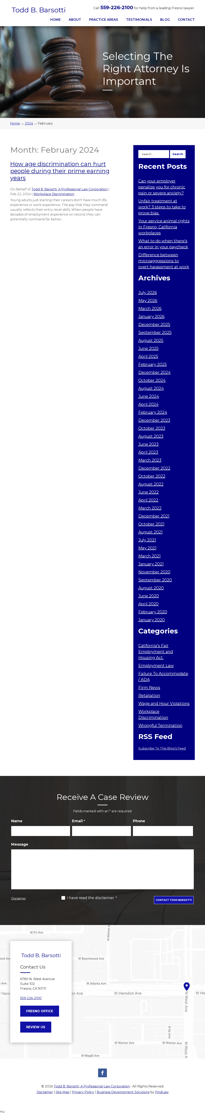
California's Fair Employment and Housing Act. (155, 651)
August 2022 (151, 484)
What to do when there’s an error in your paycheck (163, 243)
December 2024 (154, 372)
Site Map (62, 1092)
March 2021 (149, 556)
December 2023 (154, 420)
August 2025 (150, 340)
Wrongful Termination (160, 725)
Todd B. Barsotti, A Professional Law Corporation (69, 189)
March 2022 (150, 508)
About (75, 20)
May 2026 (147, 300)
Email (78, 821)
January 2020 (151, 619)
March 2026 (150, 308)
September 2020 (155, 580)
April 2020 (148, 604)
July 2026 (147, 292)
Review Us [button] (35, 1027)
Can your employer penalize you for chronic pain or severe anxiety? (161, 187)
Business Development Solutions (123, 1092)
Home (55, 20)
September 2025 (155, 332)
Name (16, 821)
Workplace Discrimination (53, 194)
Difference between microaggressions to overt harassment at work (163, 260)
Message (19, 844)
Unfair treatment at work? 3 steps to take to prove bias (162, 207)
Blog (165, 20)
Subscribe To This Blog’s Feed (162, 748)
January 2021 (151, 564)
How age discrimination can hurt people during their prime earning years (60, 170)
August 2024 (151, 388)
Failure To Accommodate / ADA (163, 676)
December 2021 (153, 516)
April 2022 (148, 500)
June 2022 (148, 492)
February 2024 (152, 412)
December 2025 (154, 324)
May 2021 (147, 548)
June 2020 (148, 596)
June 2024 (148, 396)
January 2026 (151, 316)
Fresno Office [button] (39, 1011)
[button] (201, 1085)
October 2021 (151, 524)
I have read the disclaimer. (92, 898)
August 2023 (150, 436)
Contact (186, 20)
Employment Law (156, 665)
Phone (139, 821)
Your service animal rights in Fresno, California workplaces (164, 227)
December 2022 (154, 468)
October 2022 (151, 476)
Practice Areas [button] (103, 20)
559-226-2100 (116, 7)
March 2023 (149, 460)
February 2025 (152, 364)
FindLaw (162, 1092)
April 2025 (148, 356)
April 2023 (148, 452)
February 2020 (152, 611)
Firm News (149, 687)
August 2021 (150, 532)
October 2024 (152, 380)
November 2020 (154, 572)
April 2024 (148, 404)
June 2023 (148, 444)
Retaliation (149, 695)
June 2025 (148, 348)
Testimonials (139, 20)
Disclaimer (18, 898)
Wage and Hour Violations (164, 703)
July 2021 (147, 540)
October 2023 (151, 428)
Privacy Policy (83, 1092)
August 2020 (151, 588)
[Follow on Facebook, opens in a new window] (102, 1072)
